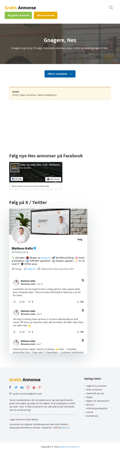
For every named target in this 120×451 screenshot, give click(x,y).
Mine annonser (94, 389)
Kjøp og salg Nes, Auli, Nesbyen (40, 164)
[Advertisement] (60, 125)
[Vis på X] (82, 280)
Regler (89, 397)
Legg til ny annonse (96, 385)
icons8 (89, 412)
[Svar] (14, 301)
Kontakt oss (92, 415)
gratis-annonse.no (69, 446)
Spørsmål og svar (95, 393)
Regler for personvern (97, 400)
